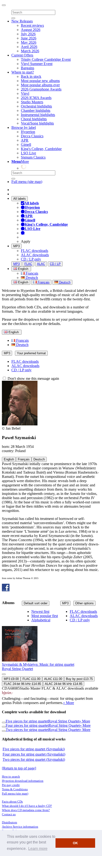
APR (24, 140)
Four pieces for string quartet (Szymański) (34, 754)
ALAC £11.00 (53, 679)
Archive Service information (20, 826)
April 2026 (29, 47)
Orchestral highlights (36, 106)
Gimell (26, 145)
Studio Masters (32, 102)
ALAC (41, 264)
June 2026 (28, 38)
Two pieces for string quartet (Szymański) (34, 759)
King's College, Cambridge (41, 149)
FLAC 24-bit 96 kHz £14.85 (22, 684)
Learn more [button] (37, 849)
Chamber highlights (35, 110)
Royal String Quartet (17, 669)
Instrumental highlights (38, 115)
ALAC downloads (35, 255)
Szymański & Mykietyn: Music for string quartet (38, 664)
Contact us (9, 814)
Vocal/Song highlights (37, 123)
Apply (25, 241)
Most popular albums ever (40, 85)
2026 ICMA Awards (36, 98)
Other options (84, 603)
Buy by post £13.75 (79, 679)
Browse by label (23, 127)
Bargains (27, 68)
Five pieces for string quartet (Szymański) (34, 749)
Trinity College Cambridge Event (46, 59)
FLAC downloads (34, 251)
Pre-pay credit (11, 785)
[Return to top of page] (19, 768)
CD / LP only (31, 259)
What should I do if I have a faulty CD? (27, 806)
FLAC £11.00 (31, 679)
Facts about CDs (12, 801)
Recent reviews (32, 25)
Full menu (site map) (26, 182)
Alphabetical (40, 620)
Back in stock (31, 76)
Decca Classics (32, 136)
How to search (11, 776)
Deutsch (31, 278)
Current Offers (22, 55)
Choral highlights (34, 119)
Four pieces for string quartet (27, 725)
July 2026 (28, 34)
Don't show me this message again (33, 378)
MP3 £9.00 (11, 679)
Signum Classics (33, 157)
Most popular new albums (40, 81)
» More (68, 703)
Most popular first (44, 616)
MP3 (16, 246)
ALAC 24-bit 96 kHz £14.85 (63, 684)
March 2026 (30, 51)
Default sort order (35, 603)
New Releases (22, 21)
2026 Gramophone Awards (41, 89)
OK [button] (75, 843)
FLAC (28, 264)
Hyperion (28, 132)
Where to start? (22, 72)
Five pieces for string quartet (27, 721)
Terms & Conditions (15, 789)
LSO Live (28, 153)
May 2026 (28, 42)
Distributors (9, 822)
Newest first (40, 612)
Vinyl (25, 93)
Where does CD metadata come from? (26, 810)
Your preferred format (31, 353)
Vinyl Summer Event (36, 64)
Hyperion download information (22, 781)
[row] (51, 657)
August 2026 (30, 30)
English (22, 282)
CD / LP (55, 264)
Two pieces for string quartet (27, 730)
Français (31, 273)
